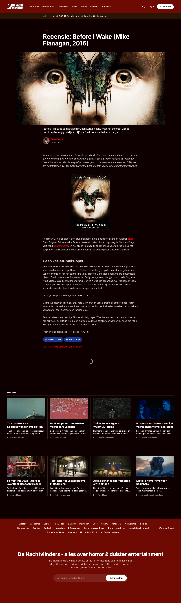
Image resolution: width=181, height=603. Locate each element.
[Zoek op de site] (143, 7)
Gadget (47, 528)
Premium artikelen (55, 532)
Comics (36, 528)
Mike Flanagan (65, 347)
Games (93, 6)
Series (84, 6)
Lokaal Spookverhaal (139, 528)
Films (74, 6)
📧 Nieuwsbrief (73, 339)
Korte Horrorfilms (116, 528)
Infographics (74, 528)
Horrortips (60, 528)
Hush (130, 238)
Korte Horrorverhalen (94, 528)
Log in (151, 6)
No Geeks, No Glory (110, 532)
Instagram (116, 524)
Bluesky (72, 524)
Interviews (106, 6)
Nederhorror (48, 6)
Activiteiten (130, 524)
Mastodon (84, 524)
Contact (47, 524)
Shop (95, 524)
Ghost (171, 528)
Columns (72, 532)
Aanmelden (165, 6)
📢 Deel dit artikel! (53, 339)
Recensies (63, 6)
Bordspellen (23, 528)
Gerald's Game (60, 246)
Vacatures (34, 6)
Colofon (22, 524)
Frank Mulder (58, 139)
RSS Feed (59, 524)
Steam (104, 524)
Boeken (143, 524)
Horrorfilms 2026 (88, 532)
